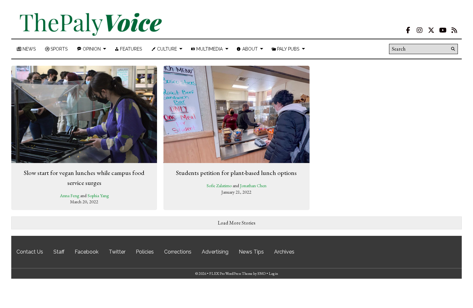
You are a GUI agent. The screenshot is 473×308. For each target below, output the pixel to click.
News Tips (251, 252)
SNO (261, 273)
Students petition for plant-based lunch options (236, 172)
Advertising (215, 252)
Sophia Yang (98, 195)
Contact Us (29, 252)
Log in (273, 273)
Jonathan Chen (253, 185)
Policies (145, 252)
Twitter (117, 252)
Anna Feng (69, 195)
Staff (58, 252)
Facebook (86, 252)
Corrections (177, 252)
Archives (284, 252)
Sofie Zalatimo (219, 185)
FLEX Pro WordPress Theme (231, 273)
